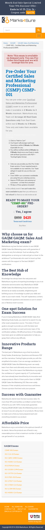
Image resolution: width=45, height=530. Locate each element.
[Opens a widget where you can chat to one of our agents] (29, 516)
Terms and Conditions (23, 221)
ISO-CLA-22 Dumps (12, 454)
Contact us (9, 509)
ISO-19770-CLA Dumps (13, 473)
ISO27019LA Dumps (12, 466)
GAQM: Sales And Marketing (28, 43)
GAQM (12, 43)
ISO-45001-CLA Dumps (13, 493)
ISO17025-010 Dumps (13, 477)
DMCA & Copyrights (13, 511)
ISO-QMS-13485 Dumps (13, 458)
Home (5, 43)
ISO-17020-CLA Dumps (13, 485)
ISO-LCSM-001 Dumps (13, 489)
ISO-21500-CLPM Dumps (14, 469)
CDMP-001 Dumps (11, 450)
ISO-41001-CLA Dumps (13, 462)
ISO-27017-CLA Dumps (13, 481)
